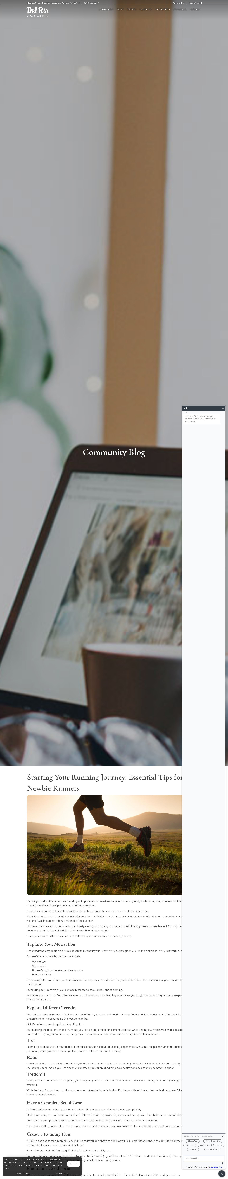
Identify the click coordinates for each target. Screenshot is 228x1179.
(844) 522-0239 (91, 3)
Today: (195, 3)
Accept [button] (74, 1164)
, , (53, 3)
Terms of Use (22, 1173)
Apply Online (178, 3)
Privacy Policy (62, 1173)
